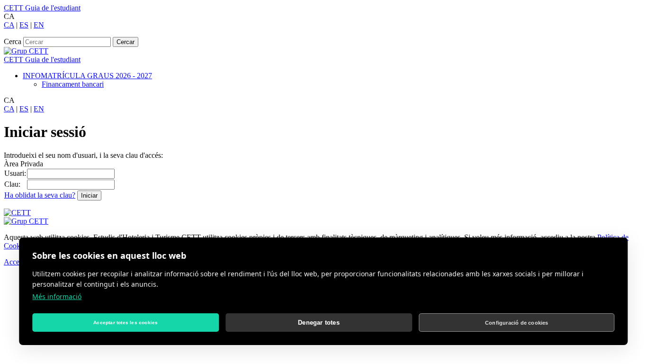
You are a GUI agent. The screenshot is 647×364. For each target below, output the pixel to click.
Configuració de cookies (516, 323)
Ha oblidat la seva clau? (39, 195)
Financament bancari (73, 84)
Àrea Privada (23, 164)
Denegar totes (319, 322)
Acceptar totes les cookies (125, 322)
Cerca (12, 41)
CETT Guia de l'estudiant (42, 8)
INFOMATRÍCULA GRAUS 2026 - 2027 (87, 76)
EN (39, 25)
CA (9, 25)
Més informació (56, 296)
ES (23, 25)
